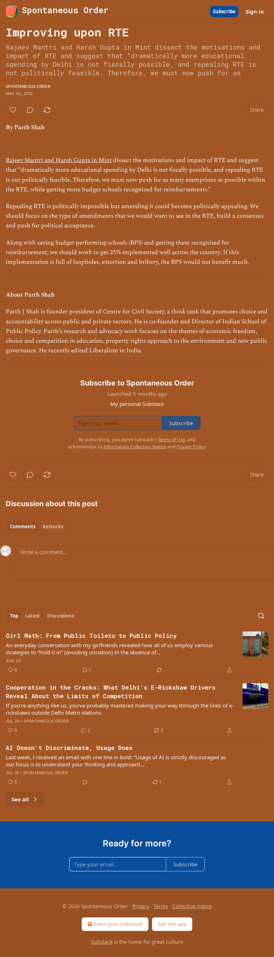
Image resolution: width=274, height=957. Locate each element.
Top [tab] (14, 616)
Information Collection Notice (134, 446)
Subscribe (224, 11)
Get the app (172, 924)
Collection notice (192, 906)
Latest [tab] (32, 616)
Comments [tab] (22, 526)
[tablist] (36, 526)
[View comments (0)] (30, 110)
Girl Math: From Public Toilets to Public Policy (91, 635)
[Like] (13, 110)
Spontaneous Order (28, 86)
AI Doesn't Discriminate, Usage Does (69, 748)
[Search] (261, 616)
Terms (160, 906)
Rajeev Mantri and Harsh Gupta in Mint (59, 160)
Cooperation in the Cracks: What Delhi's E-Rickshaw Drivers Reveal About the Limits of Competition (110, 691)
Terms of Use (171, 439)
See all (20, 799)
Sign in (254, 11)
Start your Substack (118, 924)
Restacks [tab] (52, 526)
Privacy (140, 906)
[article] (137, 652)
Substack (101, 941)
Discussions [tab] (60, 616)
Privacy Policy (191, 446)
